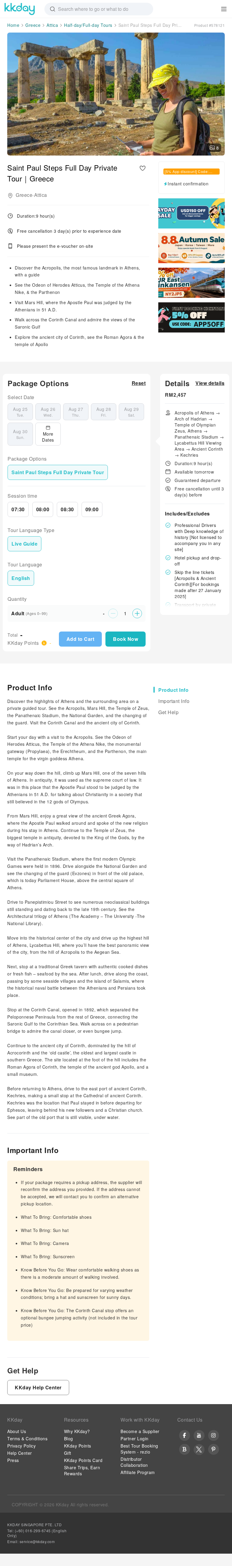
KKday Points (77, 1446)
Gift (67, 1453)
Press (13, 1460)
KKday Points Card (83, 1460)
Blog (68, 1438)
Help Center (19, 1453)
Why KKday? (77, 1431)
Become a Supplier (140, 1431)
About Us (16, 1431)
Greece (32, 25)
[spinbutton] (125, 613)
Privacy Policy (21, 1446)
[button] (139, 383)
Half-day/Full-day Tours (88, 25)
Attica (52, 25)
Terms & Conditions (27, 1438)
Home (13, 25)
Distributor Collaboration (134, 1462)
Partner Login (135, 1438)
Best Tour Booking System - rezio (139, 1449)
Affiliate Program (138, 1472)
